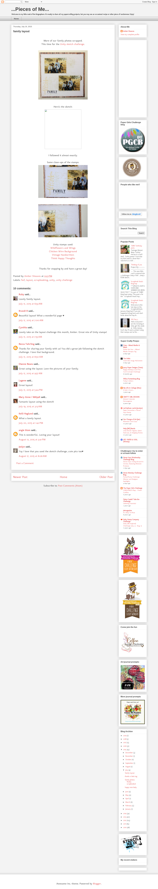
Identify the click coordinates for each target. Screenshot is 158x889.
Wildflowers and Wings (63, 247)
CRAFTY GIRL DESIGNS (131, 397)
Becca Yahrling (26, 343)
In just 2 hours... (128, 390)
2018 (125, 739)
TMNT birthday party (136, 247)
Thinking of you (136, 265)
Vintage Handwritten (63, 254)
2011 (125, 824)
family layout (129, 773)
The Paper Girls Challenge (132, 488)
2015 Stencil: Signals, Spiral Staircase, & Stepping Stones (133, 432)
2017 (125, 742)
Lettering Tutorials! (129, 503)
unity (52, 279)
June (127, 792)
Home (16, 19)
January (128, 809)
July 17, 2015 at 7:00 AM (31, 320)
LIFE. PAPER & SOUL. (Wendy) (130, 441)
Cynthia (23, 327)
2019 (125, 736)
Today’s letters (128, 381)
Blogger (97, 883)
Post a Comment (25, 463)
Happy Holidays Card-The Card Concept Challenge (132, 371)
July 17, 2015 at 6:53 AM (30, 303)
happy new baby (131, 787)
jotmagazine (127, 510)
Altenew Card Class (130, 421)
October (128, 760)
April (127, 799)
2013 (125, 817)
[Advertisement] (130, 78)
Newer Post (20, 477)
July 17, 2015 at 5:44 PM (30, 389)
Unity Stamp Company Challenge (131, 520)
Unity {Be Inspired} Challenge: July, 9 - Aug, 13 (132, 525)
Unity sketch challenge (72, 44)
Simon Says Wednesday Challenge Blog (131, 458)
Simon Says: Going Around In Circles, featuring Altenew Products (133, 464)
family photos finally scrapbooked (130, 782)
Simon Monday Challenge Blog (132, 474)
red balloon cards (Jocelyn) (133, 408)
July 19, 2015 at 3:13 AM (30, 406)
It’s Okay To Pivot (129, 513)
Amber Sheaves (128, 31)
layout (29, 279)
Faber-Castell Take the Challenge (131, 500)
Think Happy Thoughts (63, 258)
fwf (23, 279)
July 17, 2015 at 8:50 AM (31, 356)
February (128, 806)
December (129, 753)
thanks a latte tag (131, 776)
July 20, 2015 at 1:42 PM (31, 422)
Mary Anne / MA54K (29, 396)
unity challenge (64, 279)
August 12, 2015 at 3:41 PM (32, 439)
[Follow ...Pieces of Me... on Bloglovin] (131, 215)
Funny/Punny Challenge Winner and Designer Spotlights (131, 479)
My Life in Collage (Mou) (132, 388)
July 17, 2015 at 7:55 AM (30, 336)
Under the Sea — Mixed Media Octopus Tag (131, 350)
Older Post (106, 477)
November (129, 756)
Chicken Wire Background (63, 251)
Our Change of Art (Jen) (131, 419)
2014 (125, 813)
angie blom (24, 430)
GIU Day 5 (134, 319)
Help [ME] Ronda (129, 428)
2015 (125, 750)
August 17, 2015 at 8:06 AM (33, 455)
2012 (125, 820)
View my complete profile (130, 34)
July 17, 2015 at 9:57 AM (30, 373)
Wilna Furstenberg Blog (131, 379)
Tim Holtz (126, 358)
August (128, 767)
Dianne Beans (26, 363)
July (126, 770)
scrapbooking (41, 279)
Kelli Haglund (26, 413)
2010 (125, 827)
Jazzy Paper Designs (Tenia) (133, 367)
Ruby (21, 294)
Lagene (22, 380)
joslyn (22, 446)
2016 (125, 746)
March (128, 802)
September (129, 763)
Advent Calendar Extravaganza (129, 400)
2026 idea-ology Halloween (132, 361)
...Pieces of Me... (30, 9)
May (127, 795)
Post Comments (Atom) (70, 485)
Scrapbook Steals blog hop (137, 282)
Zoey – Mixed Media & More (131, 346)
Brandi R (23, 310)
